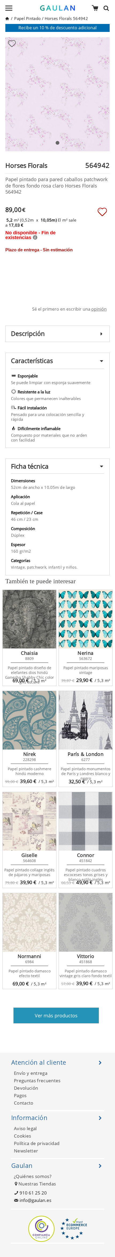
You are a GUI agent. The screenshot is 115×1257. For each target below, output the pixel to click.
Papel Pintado (27, 18)
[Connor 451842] (85, 821)
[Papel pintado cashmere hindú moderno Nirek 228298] (29, 720)
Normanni (29, 956)
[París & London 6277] (85, 720)
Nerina (85, 653)
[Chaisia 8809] (29, 619)
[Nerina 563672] (85, 619)
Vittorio (85, 956)
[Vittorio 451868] (85, 922)
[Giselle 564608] (29, 821)
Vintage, (19, 567)
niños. (72, 567)
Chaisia (29, 653)
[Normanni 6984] (29, 922)
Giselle (29, 855)
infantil (55, 567)
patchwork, (37, 567)
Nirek (29, 754)
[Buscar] (108, 8)
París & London (85, 754)
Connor (85, 855)
